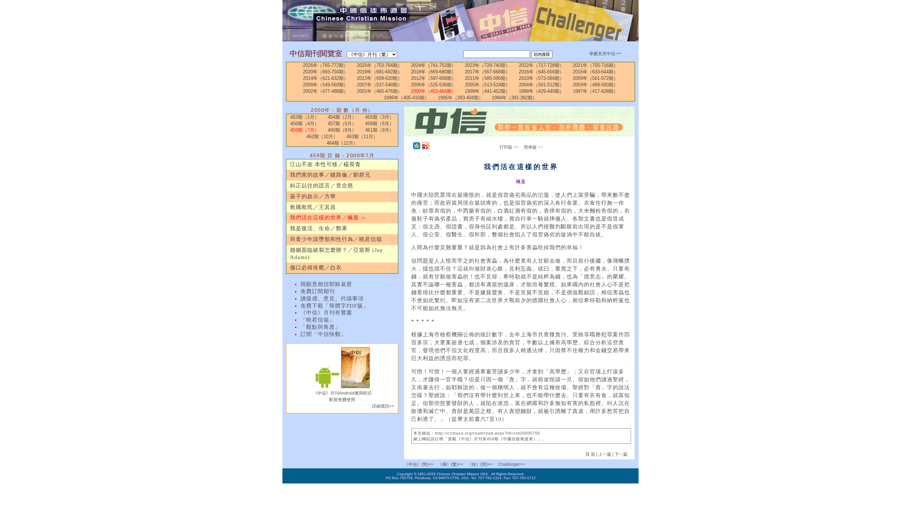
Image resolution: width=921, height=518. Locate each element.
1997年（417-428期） (595, 91)
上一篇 (604, 454)
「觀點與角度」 (320, 327)
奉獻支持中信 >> (605, 53)
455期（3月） (379, 117)
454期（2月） (342, 117)
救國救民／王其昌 (313, 207)
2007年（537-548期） (379, 84)
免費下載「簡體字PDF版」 (334, 306)
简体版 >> (533, 147)
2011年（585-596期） (487, 78)
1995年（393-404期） (460, 97)
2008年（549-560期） (325, 84)
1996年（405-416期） (406, 97)
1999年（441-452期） (487, 91)
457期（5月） (342, 123)
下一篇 (620, 454)
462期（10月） (322, 136)
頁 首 (590, 454)
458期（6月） (379, 123)
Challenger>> (511, 464)
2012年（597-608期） (433, 78)
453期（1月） (304, 117)
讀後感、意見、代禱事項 (332, 298)
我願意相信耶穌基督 (326, 284)
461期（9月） (379, 130)
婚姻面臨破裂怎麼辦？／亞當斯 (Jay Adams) (336, 253)
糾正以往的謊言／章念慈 (321, 185)
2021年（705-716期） (595, 65)
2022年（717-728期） (541, 65)
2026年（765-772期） (325, 65)
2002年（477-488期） (325, 91)
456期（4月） (304, 123)
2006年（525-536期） (433, 84)
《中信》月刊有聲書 (326, 312)
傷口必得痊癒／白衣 (316, 268)
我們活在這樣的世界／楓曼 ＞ (328, 218)
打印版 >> (508, 147)
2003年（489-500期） (595, 84)
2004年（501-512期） (541, 84)
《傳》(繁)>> (450, 464)
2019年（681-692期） (379, 71)
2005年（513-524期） (487, 84)
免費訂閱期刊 (317, 291)
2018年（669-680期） (433, 71)
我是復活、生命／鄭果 (319, 228)
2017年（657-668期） (487, 71)
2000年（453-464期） (433, 91)
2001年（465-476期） (379, 91)
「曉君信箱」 (317, 320)
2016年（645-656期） (541, 71)
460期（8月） (342, 130)
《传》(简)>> (480, 464)
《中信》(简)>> (419, 464)
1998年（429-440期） (541, 91)
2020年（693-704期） (325, 71)
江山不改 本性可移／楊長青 (325, 164)
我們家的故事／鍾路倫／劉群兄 (330, 175)
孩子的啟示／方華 (313, 196)
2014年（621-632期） (325, 78)
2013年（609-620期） (379, 78)
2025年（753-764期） (379, 65)
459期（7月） (304, 130)
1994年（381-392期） (514, 97)
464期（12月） (342, 143)
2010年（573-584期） (541, 78)
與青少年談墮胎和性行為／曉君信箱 (336, 239)
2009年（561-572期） (595, 78)
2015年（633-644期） (595, 71)
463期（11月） (362, 136)
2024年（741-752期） (433, 65)
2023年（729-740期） (487, 65)
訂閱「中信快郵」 (323, 334)
